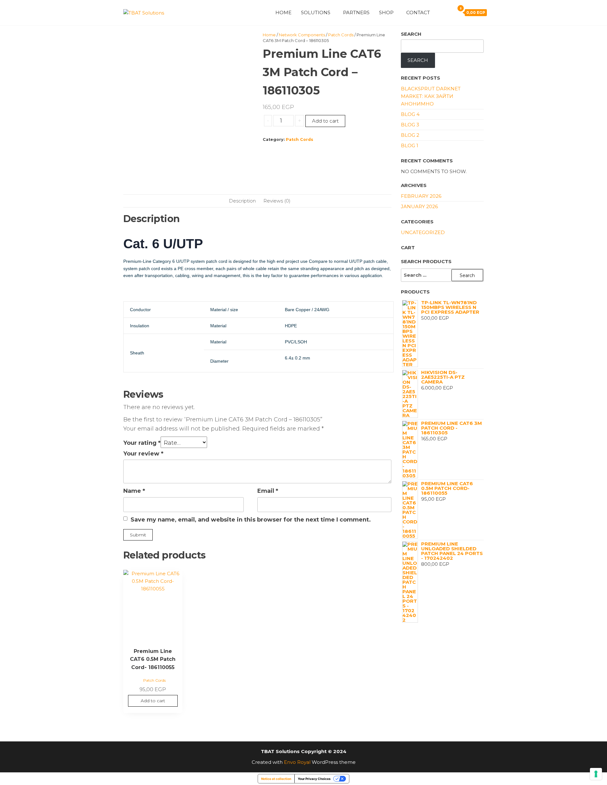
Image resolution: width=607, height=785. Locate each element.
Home (283, 12)
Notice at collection (276, 779)
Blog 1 (409, 145)
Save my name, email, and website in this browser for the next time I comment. (251, 519)
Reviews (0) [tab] (277, 201)
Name (134, 490)
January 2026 (419, 206)
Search (411, 34)
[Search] (448, 12)
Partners (356, 12)
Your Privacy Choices (314, 779)
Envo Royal (297, 762)
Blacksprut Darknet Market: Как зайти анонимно (431, 96)
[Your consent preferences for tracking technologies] (596, 774)
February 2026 (421, 196)
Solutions (315, 12)
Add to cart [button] (153, 700)
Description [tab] (242, 201)
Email (267, 490)
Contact (418, 12)
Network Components (302, 34)
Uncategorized (423, 232)
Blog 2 (410, 135)
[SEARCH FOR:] (442, 275)
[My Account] (439, 12)
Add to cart (325, 121)
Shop (386, 12)
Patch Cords (340, 34)
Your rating (142, 442)
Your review (143, 453)
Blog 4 (410, 114)
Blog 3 (410, 125)
